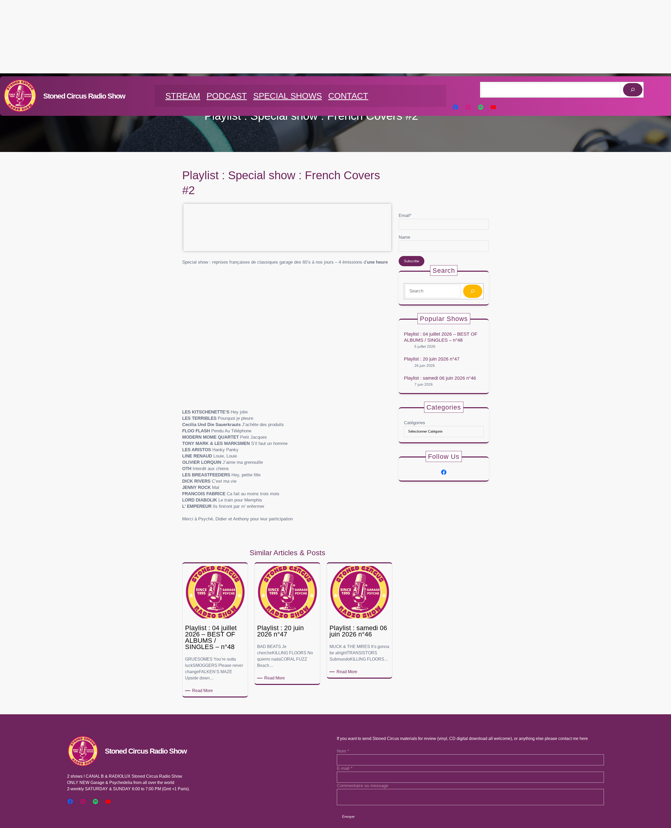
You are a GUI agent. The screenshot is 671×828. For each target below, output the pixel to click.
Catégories (414, 422)
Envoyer (348, 817)
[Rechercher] (632, 89)
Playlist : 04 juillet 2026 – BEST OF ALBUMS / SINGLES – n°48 (440, 337)
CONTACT (348, 96)
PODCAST (227, 96)
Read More (203, 691)
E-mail (345, 768)
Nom (343, 751)
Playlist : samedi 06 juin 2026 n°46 (440, 378)
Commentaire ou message (362, 785)
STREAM (182, 96)
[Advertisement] (335, 36)
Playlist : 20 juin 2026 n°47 (431, 359)
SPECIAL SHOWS (287, 96)
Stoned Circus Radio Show (84, 96)
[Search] (472, 291)
